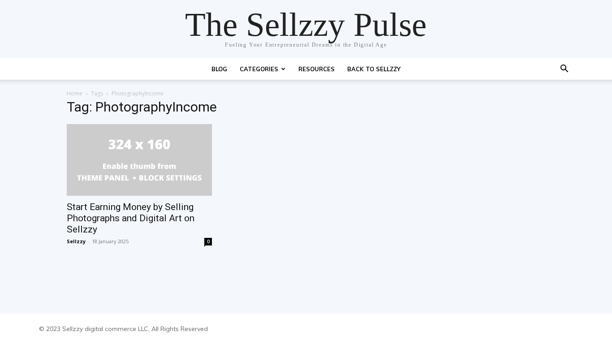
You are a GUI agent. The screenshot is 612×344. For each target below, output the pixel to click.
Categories (259, 69)
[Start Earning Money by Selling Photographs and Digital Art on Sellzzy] (139, 160)
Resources (316, 69)
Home (74, 93)
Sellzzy (76, 241)
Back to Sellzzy (374, 69)
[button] (564, 69)
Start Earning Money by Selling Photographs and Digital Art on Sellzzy (130, 218)
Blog (219, 69)
